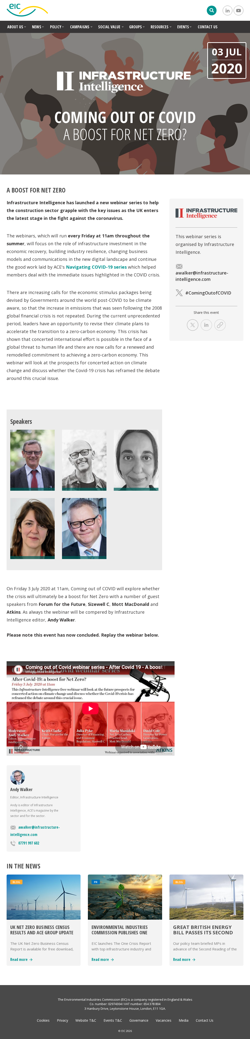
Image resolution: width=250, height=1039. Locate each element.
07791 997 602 (28, 843)
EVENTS (183, 27)
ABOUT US (15, 27)
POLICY (55, 27)
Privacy (62, 1020)
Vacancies (163, 1020)
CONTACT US (208, 27)
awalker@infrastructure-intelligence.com (35, 831)
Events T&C (113, 1020)
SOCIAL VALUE (109, 27)
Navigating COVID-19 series (96, 267)
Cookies (43, 1020)
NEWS (36, 27)
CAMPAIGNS (79, 27)
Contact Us (204, 1020)
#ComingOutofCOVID (208, 293)
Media (183, 1020)
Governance (138, 1020)
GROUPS (135, 27)
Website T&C (85, 1020)
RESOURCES (159, 27)
